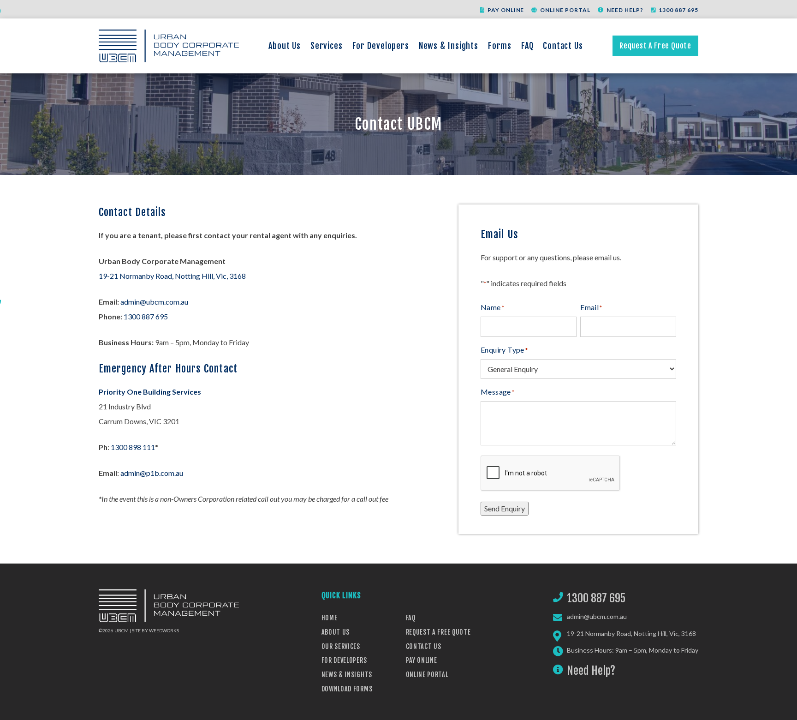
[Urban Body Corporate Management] (169, 46)
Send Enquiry (504, 508)
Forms (500, 46)
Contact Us (563, 46)
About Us (284, 46)
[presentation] (551, 474)
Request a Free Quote (438, 632)
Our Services (340, 646)
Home (329, 618)
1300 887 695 (678, 9)
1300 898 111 (133, 447)
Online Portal (565, 9)
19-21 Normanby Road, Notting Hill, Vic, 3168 (172, 275)
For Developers (381, 46)
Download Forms (347, 689)
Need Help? (625, 9)
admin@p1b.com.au (151, 472)
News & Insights (449, 46)
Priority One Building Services (150, 391)
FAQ (527, 46)
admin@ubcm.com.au (154, 301)
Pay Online (506, 9)
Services (326, 46)
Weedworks (164, 630)
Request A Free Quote (655, 45)
